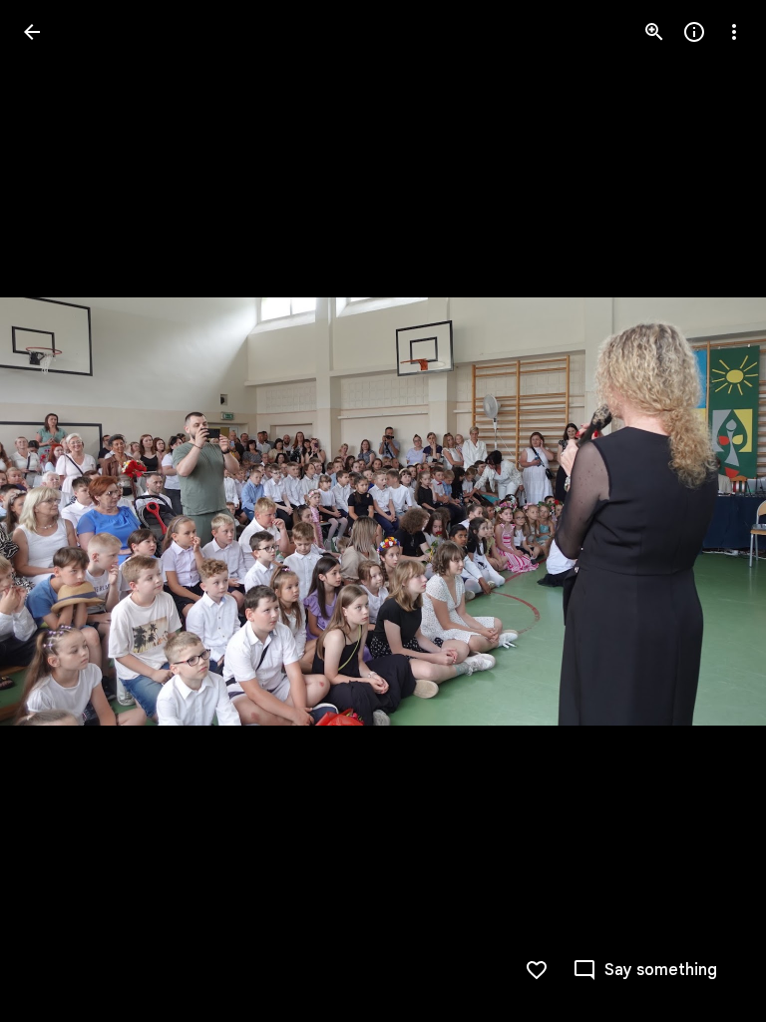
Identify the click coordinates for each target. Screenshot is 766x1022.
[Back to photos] (32, 32)
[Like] (537, 970)
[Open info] (694, 32)
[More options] (734, 32)
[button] (56, 511)
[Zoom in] (654, 32)
